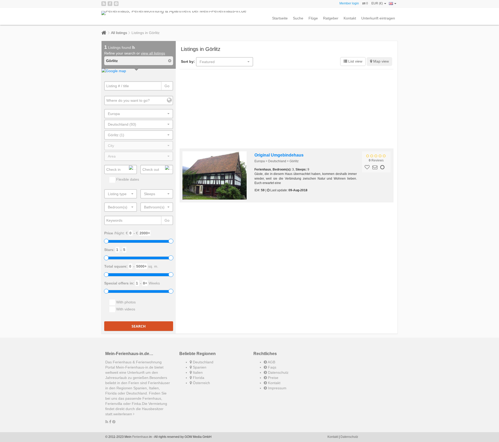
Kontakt (350, 18)
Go (167, 86)
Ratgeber (330, 18)
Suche (298, 18)
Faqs (271, 367)
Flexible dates (127, 179)
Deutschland (202, 362)
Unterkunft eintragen (378, 18)
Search (139, 326)
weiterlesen (123, 414)
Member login (349, 3)
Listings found (118, 47)
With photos (125, 302)
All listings (119, 33)
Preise (272, 378)
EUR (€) (377, 3)
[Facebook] (110, 3)
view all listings (153, 53)
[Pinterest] (116, 3)
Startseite (280, 18)
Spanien (199, 367)
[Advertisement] (287, 109)
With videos (125, 309)
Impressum (276, 388)
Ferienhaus (140, 437)
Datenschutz (277, 372)
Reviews (376, 160)
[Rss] (103, 3)
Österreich (201, 383)
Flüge (313, 18)
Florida (198, 378)
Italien (197, 372)
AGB (271, 362)
